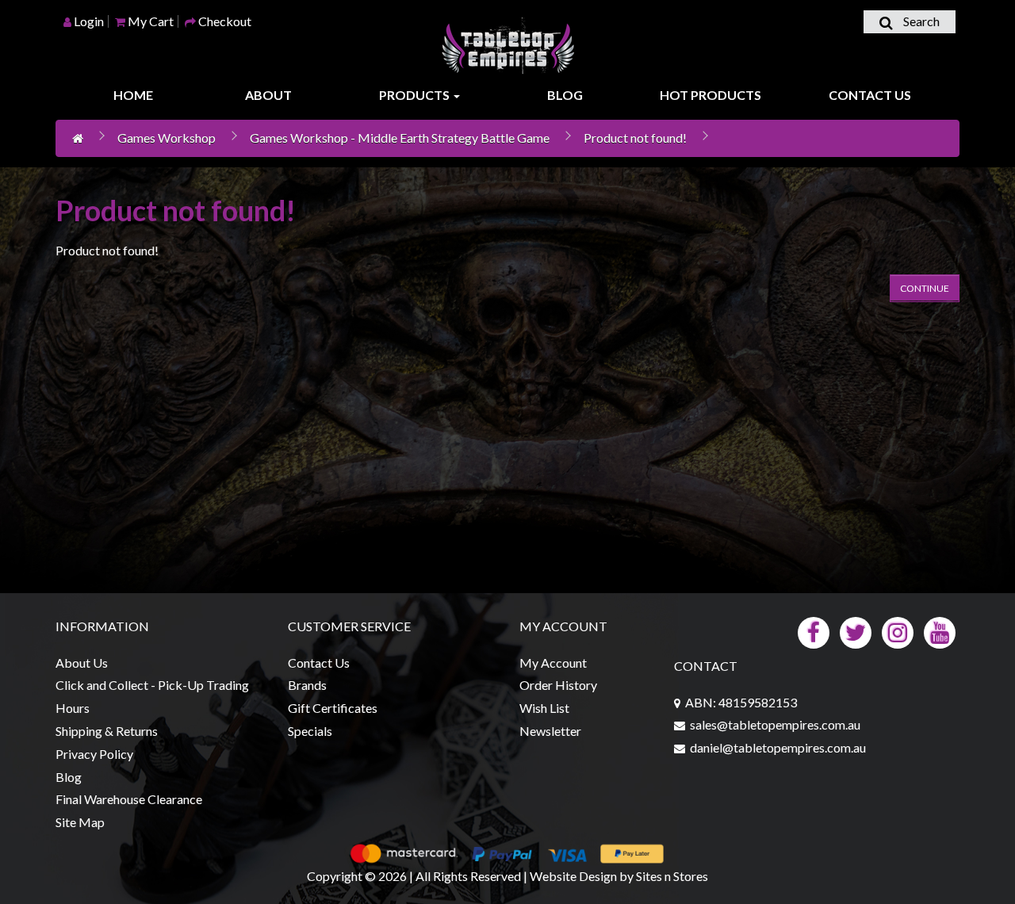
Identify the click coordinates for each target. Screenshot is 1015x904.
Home (133, 94)
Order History (558, 684)
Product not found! (635, 137)
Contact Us (870, 94)
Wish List (544, 707)
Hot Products (710, 94)
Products (415, 94)
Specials (310, 730)
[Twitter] (855, 630)
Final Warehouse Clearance (129, 798)
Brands (307, 684)
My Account (553, 662)
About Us (82, 662)
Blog (565, 94)
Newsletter (550, 730)
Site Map (80, 821)
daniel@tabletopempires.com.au (778, 747)
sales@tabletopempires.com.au (775, 724)
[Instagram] (898, 630)
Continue (924, 288)
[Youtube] (940, 630)
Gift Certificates (332, 707)
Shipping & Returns (107, 730)
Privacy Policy (94, 753)
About (268, 94)
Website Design (573, 875)
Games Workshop (166, 137)
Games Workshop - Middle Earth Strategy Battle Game (400, 137)
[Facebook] (813, 630)
